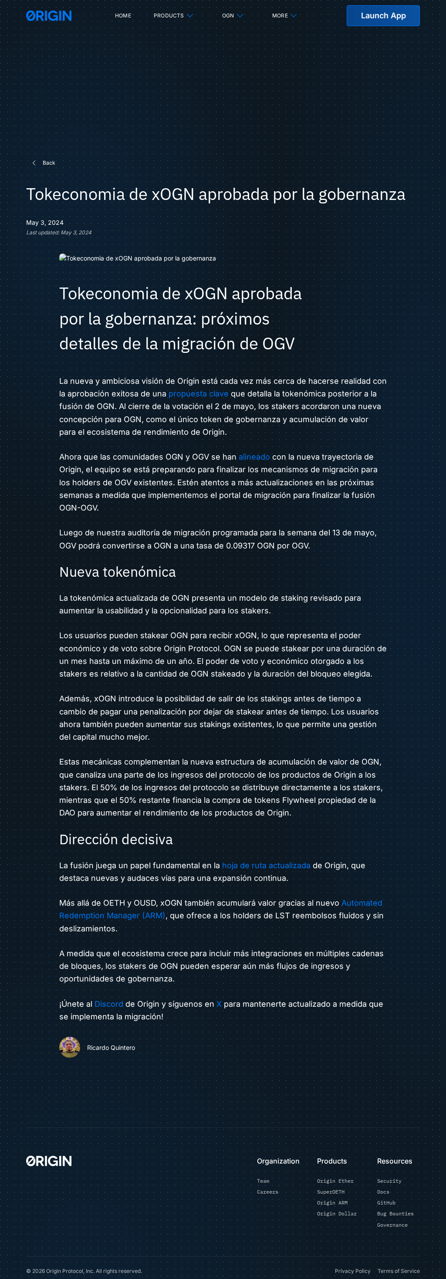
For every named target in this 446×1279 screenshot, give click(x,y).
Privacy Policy (353, 1271)
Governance (392, 1224)
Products (169, 15)
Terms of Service (399, 1271)
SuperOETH (331, 1191)
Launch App (383, 15)
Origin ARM (332, 1202)
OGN (228, 15)
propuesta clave (199, 393)
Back (49, 162)
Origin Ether (335, 1180)
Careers (267, 1191)
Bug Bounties (395, 1213)
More (280, 15)
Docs (383, 1191)
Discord (109, 1003)
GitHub (386, 1202)
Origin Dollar (337, 1213)
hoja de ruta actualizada (266, 865)
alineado (254, 456)
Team (263, 1180)
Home (123, 15)
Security (389, 1180)
